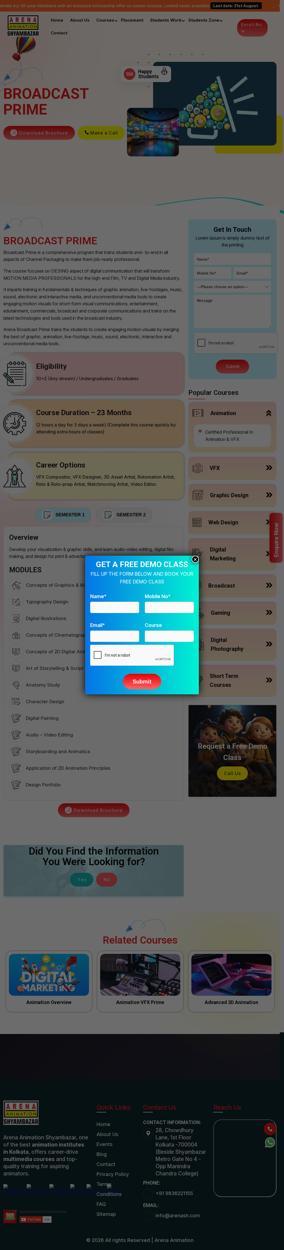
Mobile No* (158, 596)
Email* (97, 625)
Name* (98, 596)
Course (153, 625)
